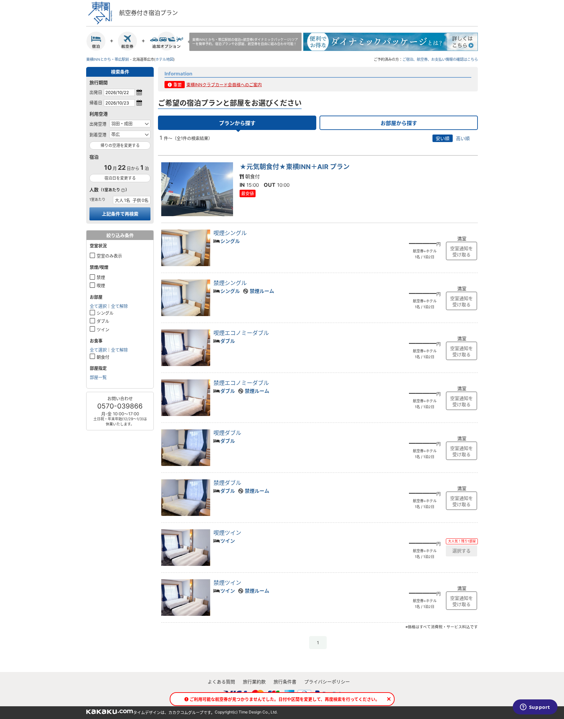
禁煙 (101, 277)
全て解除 (119, 306)
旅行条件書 (285, 681)
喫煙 (101, 285)
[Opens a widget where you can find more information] (534, 707)
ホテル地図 (164, 59)
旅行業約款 (254, 681)
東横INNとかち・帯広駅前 (107, 59)
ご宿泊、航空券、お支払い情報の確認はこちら (440, 59)
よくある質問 (221, 681)
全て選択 (98, 306)
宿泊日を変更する (120, 178)
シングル (105, 312)
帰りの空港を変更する (120, 145)
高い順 (463, 138)
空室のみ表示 (109, 255)
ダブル (103, 321)
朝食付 (103, 357)
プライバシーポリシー (327, 681)
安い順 (442, 138)
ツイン (103, 329)
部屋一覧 (98, 377)
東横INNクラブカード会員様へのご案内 (224, 84)
